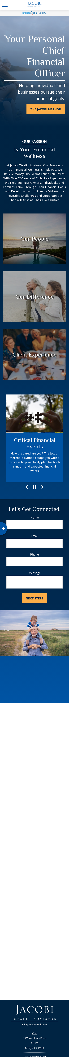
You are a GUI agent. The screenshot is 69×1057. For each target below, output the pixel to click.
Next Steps (34, 598)
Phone (34, 554)
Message (35, 573)
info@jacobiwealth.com (34, 1024)
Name (34, 517)
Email (34, 536)
